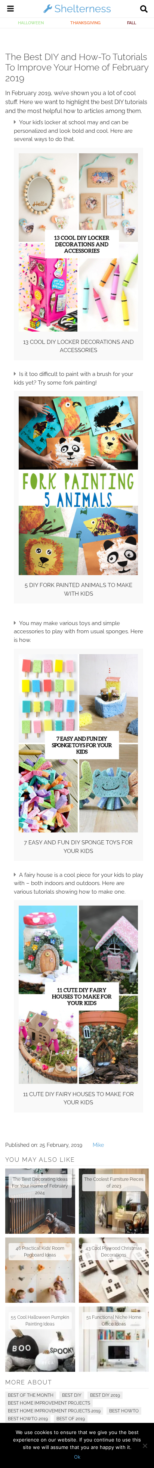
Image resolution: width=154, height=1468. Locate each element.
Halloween (31, 22)
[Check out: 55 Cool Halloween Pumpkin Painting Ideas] (40, 1339)
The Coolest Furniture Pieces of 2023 (114, 1183)
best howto (124, 1411)
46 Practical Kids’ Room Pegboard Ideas (40, 1252)
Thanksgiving (85, 22)
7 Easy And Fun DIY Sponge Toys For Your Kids (78, 846)
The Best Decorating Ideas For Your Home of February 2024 (40, 1186)
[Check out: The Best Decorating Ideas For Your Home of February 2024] (40, 1201)
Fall (131, 22)
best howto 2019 (28, 1418)
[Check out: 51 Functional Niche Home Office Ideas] (114, 1339)
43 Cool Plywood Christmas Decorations (114, 1252)
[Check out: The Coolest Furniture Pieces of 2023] (114, 1201)
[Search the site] (144, 9)
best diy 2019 (105, 1395)
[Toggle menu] (10, 9)
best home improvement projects (49, 1403)
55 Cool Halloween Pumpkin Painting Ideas (40, 1321)
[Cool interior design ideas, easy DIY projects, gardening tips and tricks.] (77, 13)
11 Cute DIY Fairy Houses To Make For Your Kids (78, 1098)
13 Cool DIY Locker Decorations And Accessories (78, 346)
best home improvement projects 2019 (54, 1411)
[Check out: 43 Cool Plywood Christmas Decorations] (114, 1270)
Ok (77, 1457)
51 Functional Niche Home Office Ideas (113, 1321)
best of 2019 (70, 1418)
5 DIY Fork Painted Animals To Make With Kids (78, 589)
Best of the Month (30, 1395)
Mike (98, 1145)
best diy (71, 1395)
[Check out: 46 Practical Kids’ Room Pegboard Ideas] (40, 1270)
